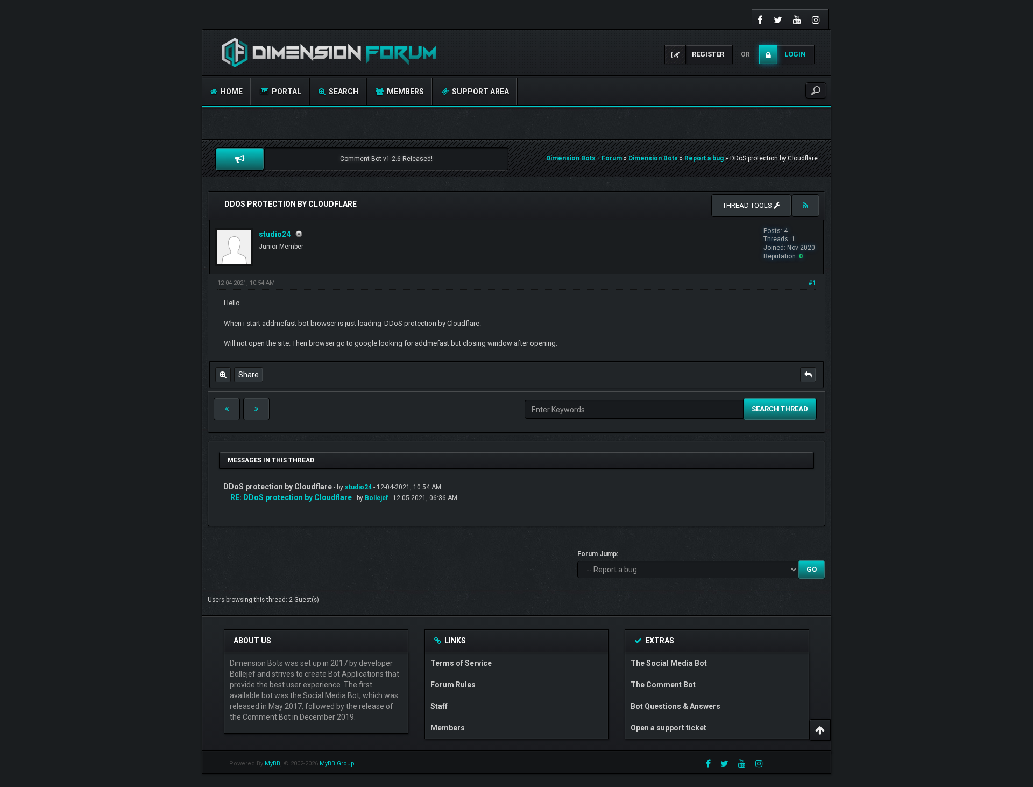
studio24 (275, 234)
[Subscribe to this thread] (805, 205)
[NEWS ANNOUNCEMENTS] (239, 158)
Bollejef (376, 498)
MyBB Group (337, 763)
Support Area (479, 91)
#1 (812, 282)
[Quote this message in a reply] (808, 374)
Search (342, 91)
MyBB (272, 763)
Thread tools (748, 205)
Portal (285, 91)
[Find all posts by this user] (223, 374)
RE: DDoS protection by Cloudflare (291, 497)
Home (231, 91)
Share (248, 374)
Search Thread (780, 409)
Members (404, 91)
